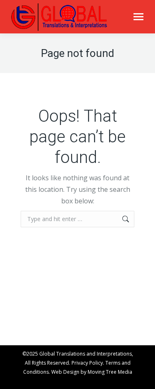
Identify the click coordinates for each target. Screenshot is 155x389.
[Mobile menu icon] (138, 17)
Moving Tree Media (110, 371)
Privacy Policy (87, 362)
